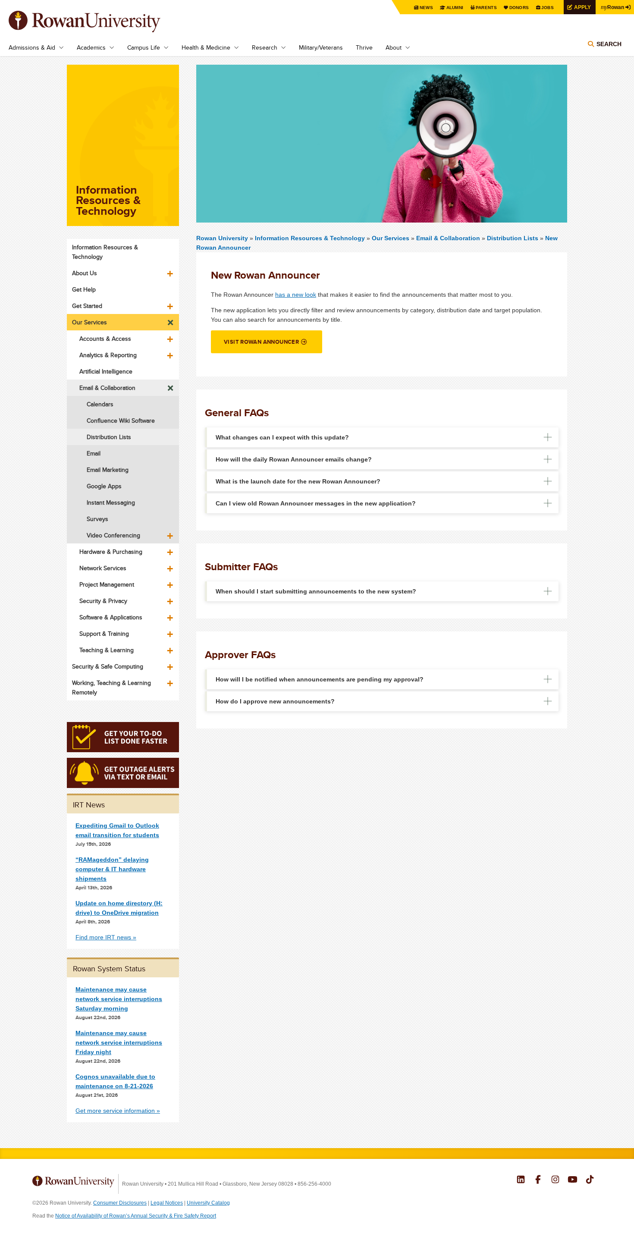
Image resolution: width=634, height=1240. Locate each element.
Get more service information (115, 1110)
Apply (582, 7)
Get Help (84, 289)
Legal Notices (167, 1203)
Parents (486, 7)
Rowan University (97, 21)
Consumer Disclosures (120, 1203)
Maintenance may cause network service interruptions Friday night (118, 1042)
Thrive (364, 47)
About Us (84, 273)
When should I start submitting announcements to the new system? (316, 591)
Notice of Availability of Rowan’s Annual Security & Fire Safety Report (135, 1216)
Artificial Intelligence (105, 371)
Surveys (97, 519)
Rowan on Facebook (538, 1180)
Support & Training (104, 633)
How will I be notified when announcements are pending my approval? (320, 679)
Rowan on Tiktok (589, 1180)
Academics (91, 47)
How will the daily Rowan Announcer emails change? (294, 459)
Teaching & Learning (106, 650)
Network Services (102, 568)
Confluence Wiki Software (121, 420)
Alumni (455, 7)
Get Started (87, 305)
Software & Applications (110, 617)
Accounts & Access (105, 338)
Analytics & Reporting (108, 355)
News (426, 7)
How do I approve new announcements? (275, 701)
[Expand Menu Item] (171, 270)
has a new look (295, 294)
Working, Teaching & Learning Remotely (111, 687)
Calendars (100, 404)
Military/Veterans (321, 47)
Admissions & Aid (32, 47)
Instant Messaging (111, 502)
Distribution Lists (512, 238)
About (394, 47)
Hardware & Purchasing (110, 551)
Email (93, 453)
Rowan (612, 6)
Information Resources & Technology (311, 238)
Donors (519, 7)
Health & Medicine (206, 47)
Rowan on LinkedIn (520, 1180)
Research (264, 47)
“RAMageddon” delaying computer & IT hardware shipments (112, 869)
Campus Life (143, 47)
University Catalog (208, 1203)
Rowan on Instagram (555, 1180)
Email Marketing (108, 469)
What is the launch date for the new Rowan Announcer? (298, 481)
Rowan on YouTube (572, 1180)
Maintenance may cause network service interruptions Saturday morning (118, 999)
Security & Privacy (103, 600)
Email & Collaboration (448, 238)
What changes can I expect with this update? (282, 437)
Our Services (390, 238)
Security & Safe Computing (107, 666)
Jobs (547, 7)
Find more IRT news (103, 937)
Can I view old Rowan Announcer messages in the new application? (316, 503)
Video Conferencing (113, 535)
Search (608, 44)
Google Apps (104, 486)
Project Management (106, 584)
